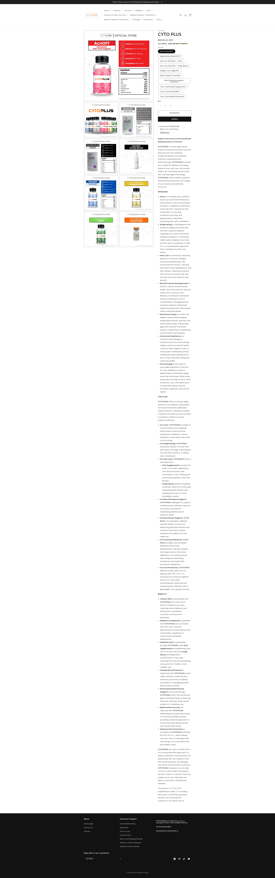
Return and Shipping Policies (131, 839)
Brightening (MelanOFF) (170, 56)
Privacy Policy (125, 835)
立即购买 (174, 119)
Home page (88, 824)
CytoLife (134, 872)
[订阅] (120, 858)
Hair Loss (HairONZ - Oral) (171, 61)
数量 (159, 101)
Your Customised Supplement (173, 87)
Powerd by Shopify (143, 872)
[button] (107, 10)
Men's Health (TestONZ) (170, 75)
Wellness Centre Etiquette (130, 843)
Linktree (87, 831)
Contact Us (88, 828)
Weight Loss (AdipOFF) (169, 71)
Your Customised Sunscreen (172, 96)
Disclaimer (124, 828)
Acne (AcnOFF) (166, 51)
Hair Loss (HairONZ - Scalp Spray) (174, 66)
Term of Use (125, 831)
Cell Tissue (181, 821)
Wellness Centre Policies (130, 846)
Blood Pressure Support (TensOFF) (174, 81)
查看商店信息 (165, 132)
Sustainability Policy (128, 824)
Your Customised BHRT (169, 92)
